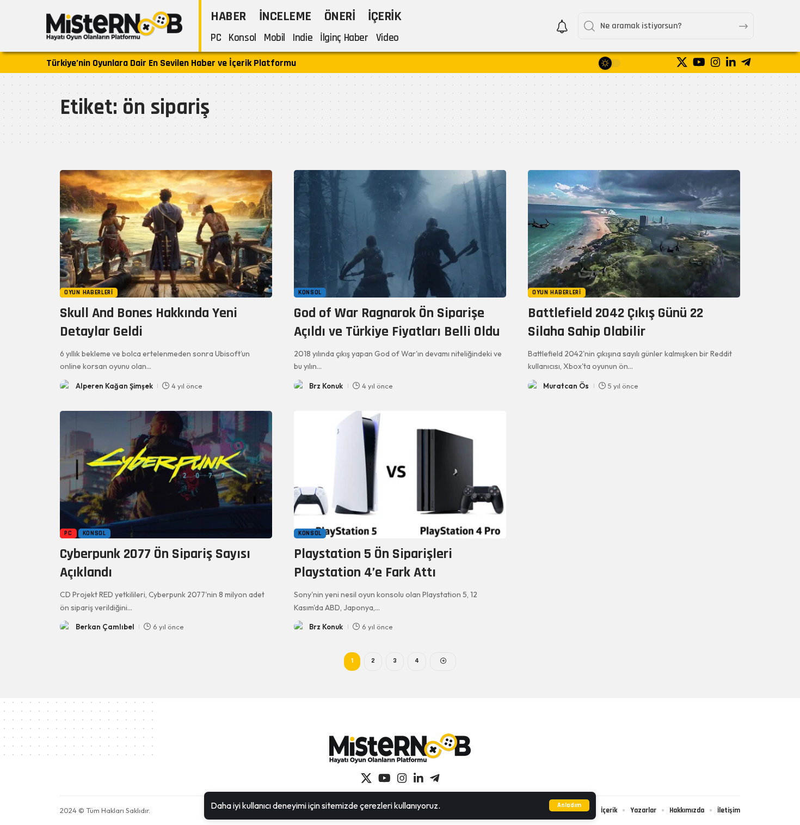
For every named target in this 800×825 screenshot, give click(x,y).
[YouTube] (699, 62)
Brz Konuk (326, 385)
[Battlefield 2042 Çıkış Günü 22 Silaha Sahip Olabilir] (634, 234)
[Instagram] (715, 62)
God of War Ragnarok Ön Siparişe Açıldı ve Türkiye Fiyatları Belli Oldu (397, 322)
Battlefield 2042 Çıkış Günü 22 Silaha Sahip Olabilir (615, 322)
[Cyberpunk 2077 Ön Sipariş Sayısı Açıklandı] (166, 474)
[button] (569, 805)
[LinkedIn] (731, 62)
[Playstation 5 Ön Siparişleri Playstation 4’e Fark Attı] (400, 474)
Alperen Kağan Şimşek (114, 385)
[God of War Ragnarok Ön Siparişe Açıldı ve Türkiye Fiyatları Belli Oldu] (400, 234)
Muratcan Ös (566, 385)
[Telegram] (746, 62)
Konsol (310, 292)
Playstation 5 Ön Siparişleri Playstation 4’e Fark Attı (373, 563)
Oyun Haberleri (88, 292)
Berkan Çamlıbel (105, 626)
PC (68, 533)
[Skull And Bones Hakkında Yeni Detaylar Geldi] (166, 234)
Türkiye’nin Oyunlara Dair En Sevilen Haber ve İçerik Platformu (171, 63)
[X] (682, 62)
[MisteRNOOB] (400, 748)
